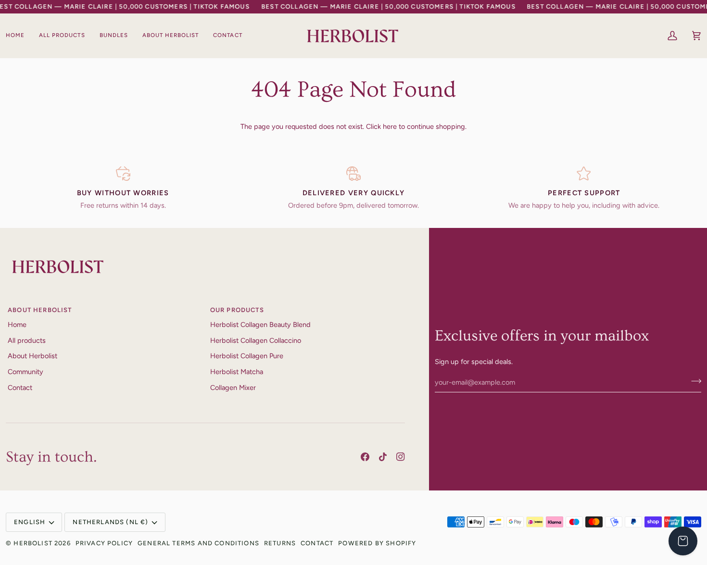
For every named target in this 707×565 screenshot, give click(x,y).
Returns (280, 543)
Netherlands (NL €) (110, 522)
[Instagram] (400, 456)
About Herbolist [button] (40, 310)
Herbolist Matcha (236, 371)
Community (25, 371)
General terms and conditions (198, 543)
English (29, 522)
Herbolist (32, 543)
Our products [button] (237, 310)
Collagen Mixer (233, 387)
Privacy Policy (104, 543)
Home (17, 324)
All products (27, 340)
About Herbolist (32, 356)
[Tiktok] (383, 456)
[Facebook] (365, 456)
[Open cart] (683, 541)
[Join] (693, 381)
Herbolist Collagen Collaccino (255, 340)
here (390, 126)
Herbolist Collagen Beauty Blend (260, 324)
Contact (20, 387)
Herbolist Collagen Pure (246, 356)
